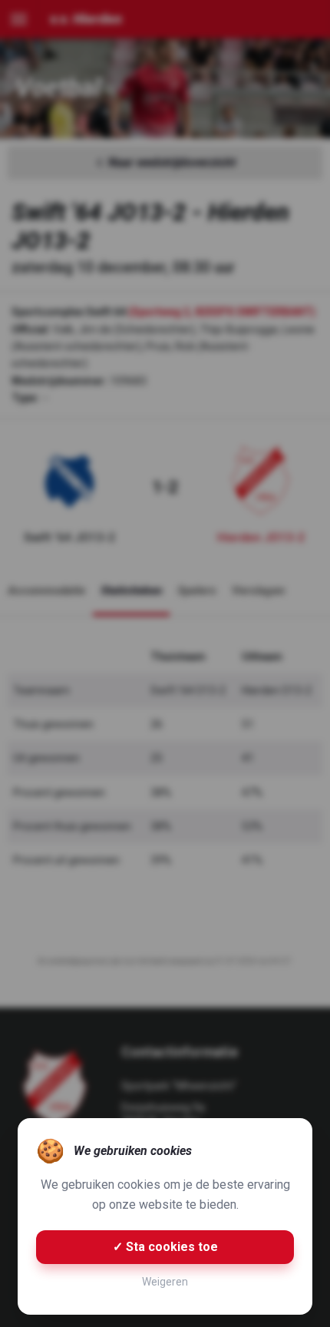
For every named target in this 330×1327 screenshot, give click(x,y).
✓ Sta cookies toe (165, 1246)
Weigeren (165, 1282)
